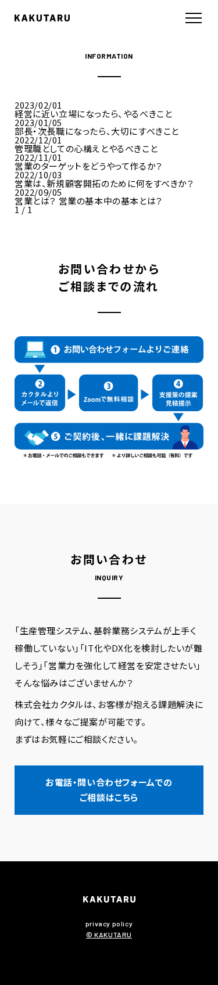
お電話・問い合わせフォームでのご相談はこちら (109, 789)
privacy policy (109, 923)
